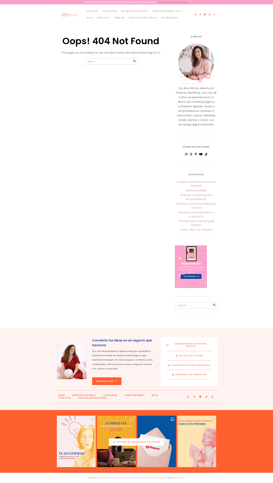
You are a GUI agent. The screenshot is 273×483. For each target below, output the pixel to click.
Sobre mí (119, 17)
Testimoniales (169, 17)
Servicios (93, 11)
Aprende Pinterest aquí (167, 11)
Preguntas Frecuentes (143, 17)
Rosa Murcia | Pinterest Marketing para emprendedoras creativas (131, 478)
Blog (90, 17)
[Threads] (214, 14)
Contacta (103, 17)
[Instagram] (196, 14)
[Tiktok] (210, 14)
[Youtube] (205, 14)
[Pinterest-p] (200, 14)
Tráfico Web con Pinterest (196, 229)
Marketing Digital (196, 190)
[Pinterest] (196, 154)
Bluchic (180, 478)
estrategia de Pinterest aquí (173, 2)
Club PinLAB (110, 11)
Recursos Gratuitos (134, 11)
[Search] (134, 61)
